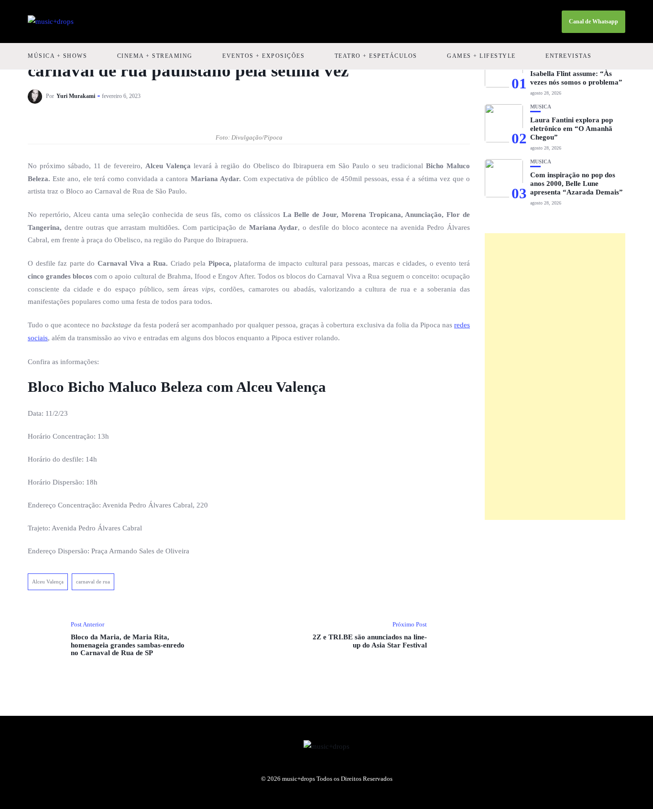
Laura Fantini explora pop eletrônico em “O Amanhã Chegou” (571, 128)
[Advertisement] (555, 376)
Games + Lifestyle (481, 56)
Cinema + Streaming (155, 56)
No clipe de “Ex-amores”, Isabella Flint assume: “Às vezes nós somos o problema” (576, 73)
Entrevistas (568, 56)
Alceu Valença (48, 581)
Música (540, 106)
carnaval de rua (93, 581)
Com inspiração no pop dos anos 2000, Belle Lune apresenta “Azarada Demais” (576, 183)
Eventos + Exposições (263, 56)
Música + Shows (57, 56)
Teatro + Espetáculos (376, 56)
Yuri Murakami (75, 96)
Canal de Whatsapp (593, 21)
